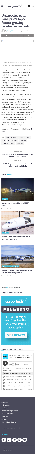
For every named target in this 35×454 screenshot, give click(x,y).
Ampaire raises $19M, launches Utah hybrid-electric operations (16, 271)
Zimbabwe (20, 143)
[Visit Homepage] (15, 6)
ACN (7, 137)
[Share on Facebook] (6, 35)
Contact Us (5, 408)
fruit (3, 140)
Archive (4, 419)
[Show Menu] (2, 6)
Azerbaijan (21, 137)
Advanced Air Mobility (10, 266)
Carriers (6, 232)
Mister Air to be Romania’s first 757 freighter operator (16, 237)
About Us (4, 402)
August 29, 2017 (23, 31)
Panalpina (23, 140)
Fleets (5, 199)
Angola (13, 137)
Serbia (12, 143)
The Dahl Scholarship (8, 422)
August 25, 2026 (6, 242)
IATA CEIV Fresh (13, 140)
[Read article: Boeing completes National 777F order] (17, 189)
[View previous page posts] (15, 282)
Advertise (4, 416)
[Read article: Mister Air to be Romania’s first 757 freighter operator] (17, 222)
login (7, 287)
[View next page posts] (19, 282)
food (28, 137)
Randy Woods (11, 31)
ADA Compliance (7, 413)
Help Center (5, 405)
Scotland (5, 143)
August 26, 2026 (6, 208)
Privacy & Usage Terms (9, 411)
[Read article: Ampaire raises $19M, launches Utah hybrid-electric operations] (17, 256)
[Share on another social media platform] (28, 35)
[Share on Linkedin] (17, 35)
